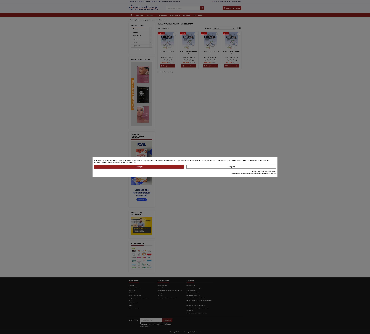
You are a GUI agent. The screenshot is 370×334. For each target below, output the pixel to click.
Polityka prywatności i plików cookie (264, 171)
